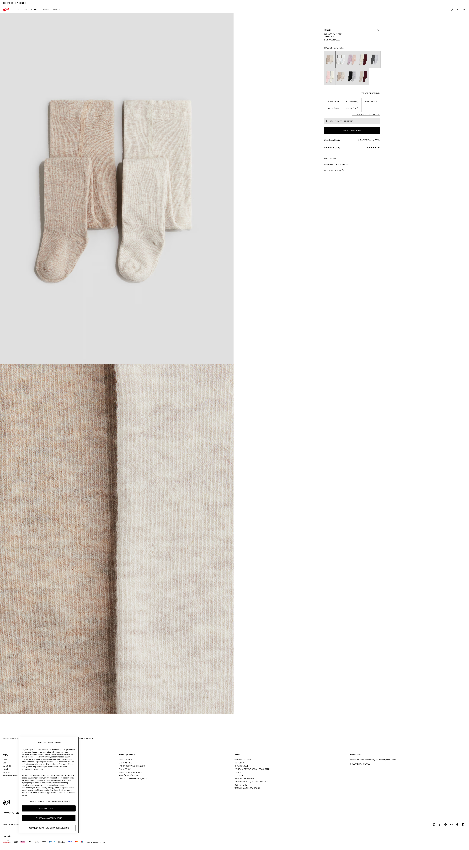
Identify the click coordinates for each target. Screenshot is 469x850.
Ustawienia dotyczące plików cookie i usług (49, 828)
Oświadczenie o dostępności (134, 779)
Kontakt (238, 775)
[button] (327, 30)
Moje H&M (239, 763)
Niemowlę (16, 739)
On (26, 9)
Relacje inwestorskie (130, 772)
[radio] (330, 59)
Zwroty (238, 772)
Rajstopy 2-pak (88, 739)
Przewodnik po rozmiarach (366, 115)
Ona (19, 9)
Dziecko (35, 9)
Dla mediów (125, 769)
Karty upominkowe (12, 775)
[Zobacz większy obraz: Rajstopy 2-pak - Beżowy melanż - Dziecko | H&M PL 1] (117, 188)
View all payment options (96, 842)
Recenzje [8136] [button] (332, 147)
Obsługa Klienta (242, 760)
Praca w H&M (125, 760)
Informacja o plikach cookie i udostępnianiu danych (48, 801)
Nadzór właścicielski (130, 775)
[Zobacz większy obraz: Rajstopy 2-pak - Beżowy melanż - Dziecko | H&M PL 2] (117, 539)
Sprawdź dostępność (369, 140)
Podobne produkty (370, 93)
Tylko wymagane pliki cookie (49, 818)
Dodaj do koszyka (352, 130)
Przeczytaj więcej (360, 764)
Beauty (56, 9)
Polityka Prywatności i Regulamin (252, 769)
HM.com (5, 739)
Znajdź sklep (241, 766)
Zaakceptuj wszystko (48, 808)
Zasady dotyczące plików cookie (251, 782)
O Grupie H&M (125, 763)
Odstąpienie (240, 785)
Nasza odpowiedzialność (132, 766)
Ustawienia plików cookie (247, 788)
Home (46, 9)
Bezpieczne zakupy (244, 779)
